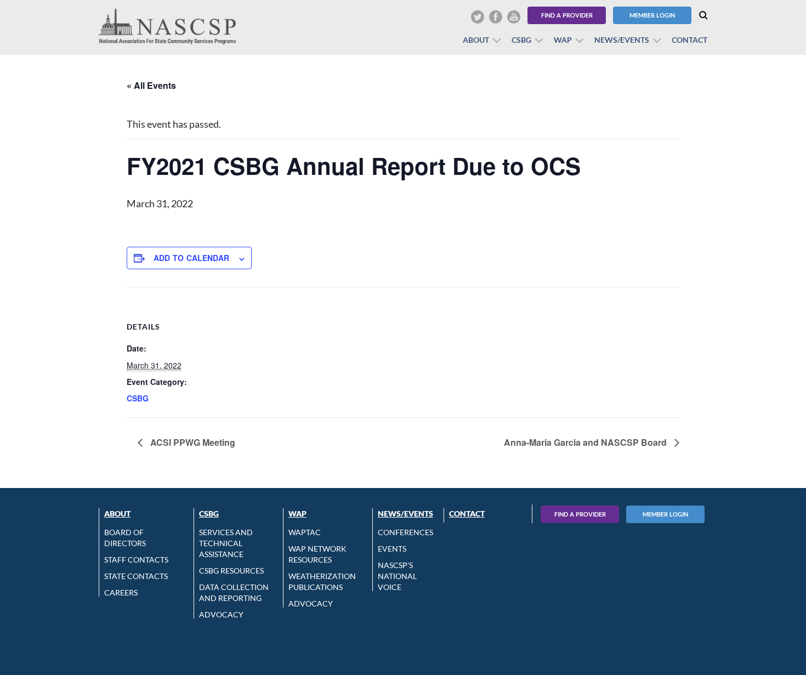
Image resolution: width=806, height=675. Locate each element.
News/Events (621, 39)
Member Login (652, 15)
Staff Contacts (136, 559)
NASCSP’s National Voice (397, 576)
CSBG (521, 39)
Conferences (405, 532)
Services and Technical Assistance (226, 543)
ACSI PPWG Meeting (191, 442)
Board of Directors (125, 537)
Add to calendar (191, 257)
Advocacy (221, 614)
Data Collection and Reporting (234, 592)
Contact (689, 39)
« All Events (151, 85)
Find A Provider (580, 514)
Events (392, 548)
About (476, 39)
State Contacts (136, 576)
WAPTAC (304, 532)
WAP (563, 39)
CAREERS (121, 592)
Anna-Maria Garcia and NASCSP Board (586, 442)
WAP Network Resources (317, 554)
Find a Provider (567, 15)
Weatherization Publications (322, 581)
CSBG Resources (231, 570)
